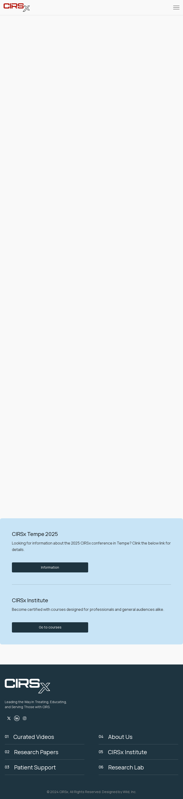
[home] (17, 7)
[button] (176, 7)
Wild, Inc (129, 791)
